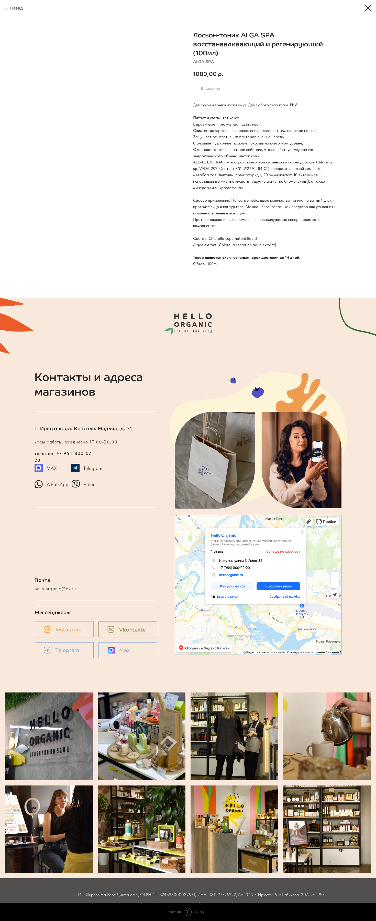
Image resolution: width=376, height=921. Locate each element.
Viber (89, 484)
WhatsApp (58, 484)
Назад (16, 8)
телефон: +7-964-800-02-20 (66, 441)
